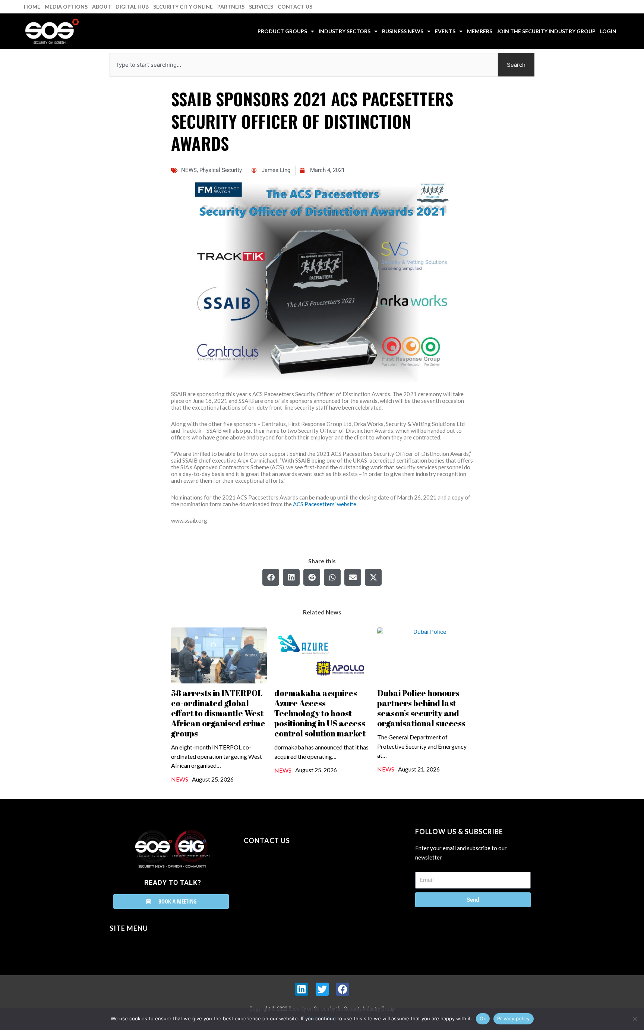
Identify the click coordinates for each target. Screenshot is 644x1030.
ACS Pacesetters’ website (324, 504)
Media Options (66, 6)
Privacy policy (513, 1018)
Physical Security (220, 170)
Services (261, 6)
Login (608, 31)
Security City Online (183, 6)
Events (445, 31)
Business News (402, 31)
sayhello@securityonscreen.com (291, 874)
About (101, 6)
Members (479, 31)
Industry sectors (344, 31)
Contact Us (295, 6)
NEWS (189, 170)
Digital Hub (132, 6)
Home (32, 6)
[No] (634, 1019)
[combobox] (304, 64)
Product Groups (282, 31)
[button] (270, 577)
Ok (483, 1018)
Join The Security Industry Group (546, 31)
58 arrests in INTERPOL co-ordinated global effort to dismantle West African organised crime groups (218, 713)
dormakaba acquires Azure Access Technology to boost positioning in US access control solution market (320, 713)
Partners (230, 6)
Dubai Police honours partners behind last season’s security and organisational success (421, 708)
